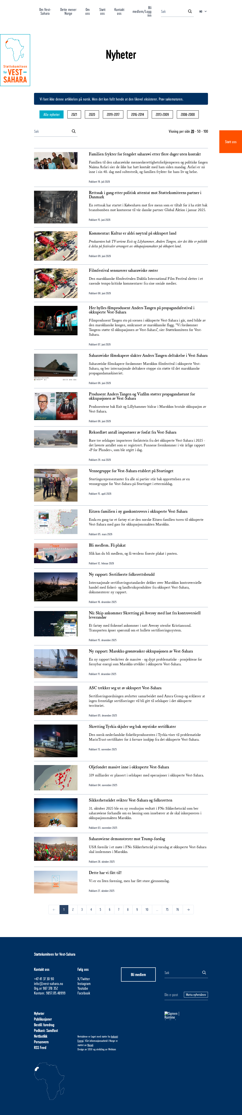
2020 (92, 114)
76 (177, 909)
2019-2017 (113, 114)
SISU (90, 1049)
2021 (74, 114)
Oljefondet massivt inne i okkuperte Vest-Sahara (129, 767)
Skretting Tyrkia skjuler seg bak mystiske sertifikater (132, 726)
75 (167, 909)
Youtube (83, 988)
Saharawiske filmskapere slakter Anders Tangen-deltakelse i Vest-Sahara (148, 355)
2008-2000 (188, 114)
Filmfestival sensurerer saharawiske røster (123, 270)
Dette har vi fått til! (105, 872)
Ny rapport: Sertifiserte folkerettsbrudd (122, 574)
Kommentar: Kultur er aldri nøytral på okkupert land (132, 233)
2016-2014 (137, 114)
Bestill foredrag (44, 1024)
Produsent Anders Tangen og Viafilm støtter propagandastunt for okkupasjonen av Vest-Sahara (142, 396)
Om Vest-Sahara (45, 11)
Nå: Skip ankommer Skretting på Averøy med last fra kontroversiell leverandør (145, 615)
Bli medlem (138, 974)
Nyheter (39, 1013)
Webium (112, 1049)
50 (198, 131)
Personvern (41, 1041)
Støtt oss (231, 141)
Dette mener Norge (68, 11)
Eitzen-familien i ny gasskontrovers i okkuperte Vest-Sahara (138, 511)
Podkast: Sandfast (46, 1030)
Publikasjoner (43, 1019)
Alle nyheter (51, 114)
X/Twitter (84, 978)
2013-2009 (162, 114)
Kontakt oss (119, 11)
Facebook (84, 993)
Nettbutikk (40, 1036)
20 (192, 131)
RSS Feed (40, 1047)
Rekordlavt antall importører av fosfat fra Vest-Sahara (132, 432)
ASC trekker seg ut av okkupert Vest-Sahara (125, 688)
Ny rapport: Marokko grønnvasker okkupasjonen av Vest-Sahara (141, 651)
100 (205, 131)
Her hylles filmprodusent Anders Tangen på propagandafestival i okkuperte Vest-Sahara (141, 310)
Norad (90, 1045)
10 (147, 909)
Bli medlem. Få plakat (107, 545)
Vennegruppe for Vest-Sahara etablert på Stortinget (131, 471)
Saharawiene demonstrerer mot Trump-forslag (127, 839)
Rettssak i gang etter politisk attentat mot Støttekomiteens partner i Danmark (145, 195)
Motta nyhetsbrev (196, 995)
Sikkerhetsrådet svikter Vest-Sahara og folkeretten (130, 800)
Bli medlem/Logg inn (142, 11)
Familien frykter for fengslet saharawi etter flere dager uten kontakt (145, 154)
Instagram (84, 983)
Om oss (87, 11)
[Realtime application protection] (186, 1015)
